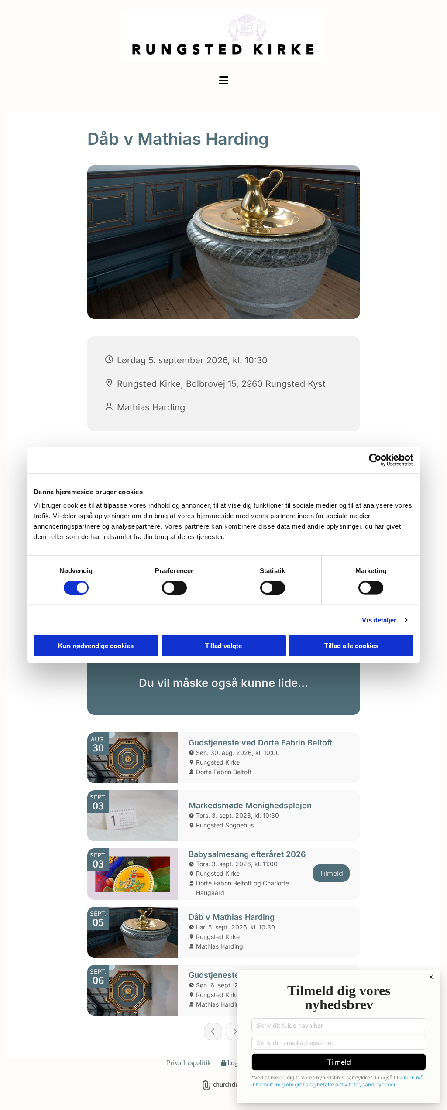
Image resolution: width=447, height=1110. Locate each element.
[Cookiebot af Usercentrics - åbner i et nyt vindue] (375, 459)
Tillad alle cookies (351, 645)
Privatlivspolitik (189, 1063)
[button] (223, 81)
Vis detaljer (379, 619)
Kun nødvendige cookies (96, 645)
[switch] (174, 587)
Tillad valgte (223, 645)
